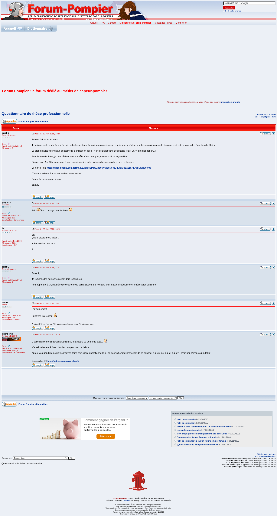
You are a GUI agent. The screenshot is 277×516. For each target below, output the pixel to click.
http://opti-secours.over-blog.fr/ (63, 361)
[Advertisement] (138, 59)
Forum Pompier (26, 121)
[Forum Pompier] (75, 19)
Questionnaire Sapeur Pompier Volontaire (197, 437)
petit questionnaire (186, 419)
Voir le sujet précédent (265, 117)
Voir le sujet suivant (266, 115)
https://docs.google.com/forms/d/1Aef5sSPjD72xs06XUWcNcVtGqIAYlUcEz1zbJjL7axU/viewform (99, 168)
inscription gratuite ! (231, 102)
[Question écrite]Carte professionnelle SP (197, 444)
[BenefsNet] (85, 439)
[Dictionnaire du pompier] (40, 28)
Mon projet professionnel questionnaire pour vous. (202, 434)
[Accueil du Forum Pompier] (12, 28)
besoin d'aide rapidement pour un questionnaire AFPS (204, 426)
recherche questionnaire (189, 430)
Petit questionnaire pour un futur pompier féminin (201, 441)
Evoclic (127, 500)
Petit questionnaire (186, 423)
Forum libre (42, 121)
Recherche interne (233, 11)
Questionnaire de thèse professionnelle (36, 114)
